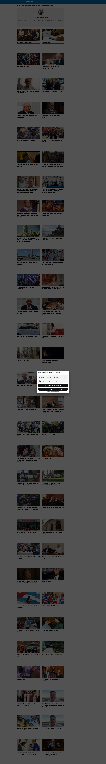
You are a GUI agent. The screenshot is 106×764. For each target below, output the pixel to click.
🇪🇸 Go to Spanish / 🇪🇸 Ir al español (53, 385)
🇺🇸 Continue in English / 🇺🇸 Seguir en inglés (53, 389)
